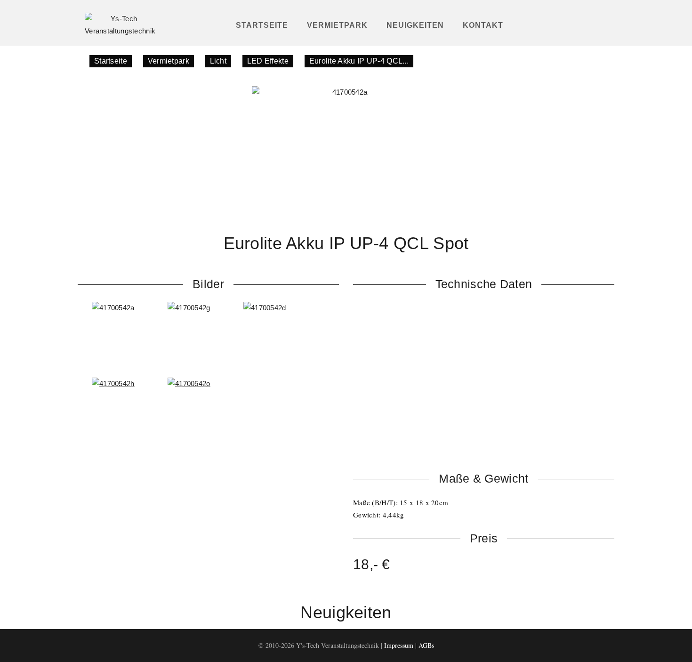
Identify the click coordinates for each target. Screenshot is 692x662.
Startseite (262, 25)
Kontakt (483, 25)
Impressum (398, 645)
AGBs (426, 645)
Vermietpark (337, 25)
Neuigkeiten (415, 25)
